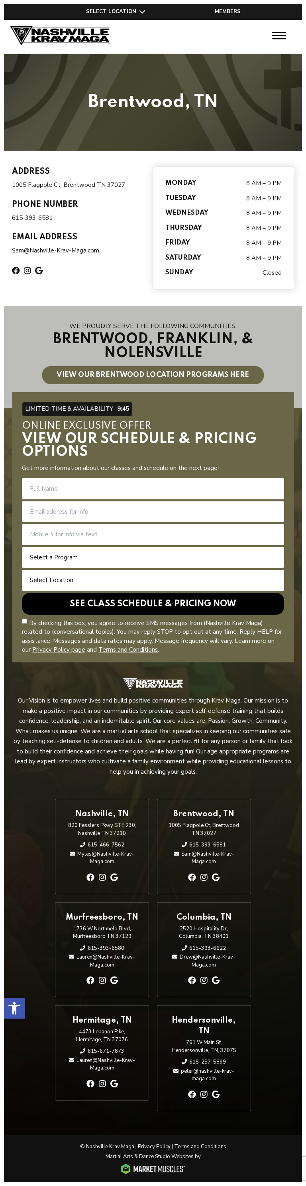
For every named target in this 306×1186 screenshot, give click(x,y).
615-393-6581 (32, 218)
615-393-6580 (106, 948)
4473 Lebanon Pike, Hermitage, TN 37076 (102, 1035)
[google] (114, 877)
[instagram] (102, 877)
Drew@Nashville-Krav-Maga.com (207, 961)
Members (228, 11)
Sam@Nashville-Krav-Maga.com (55, 250)
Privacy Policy (154, 1146)
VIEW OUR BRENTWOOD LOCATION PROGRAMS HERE (153, 375)
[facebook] (90, 877)
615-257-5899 (207, 1062)
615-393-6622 (207, 948)
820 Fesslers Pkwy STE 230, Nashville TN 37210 (102, 829)
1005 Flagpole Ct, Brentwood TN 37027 (68, 185)
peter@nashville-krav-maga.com (207, 1075)
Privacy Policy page (58, 650)
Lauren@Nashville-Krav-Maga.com (105, 961)
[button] (14, 1008)
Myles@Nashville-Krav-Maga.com (105, 858)
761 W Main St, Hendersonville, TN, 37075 (204, 1046)
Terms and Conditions (128, 650)
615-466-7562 (106, 844)
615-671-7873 (106, 1051)
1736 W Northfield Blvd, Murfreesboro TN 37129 (102, 932)
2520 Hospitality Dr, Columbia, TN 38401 (204, 932)
